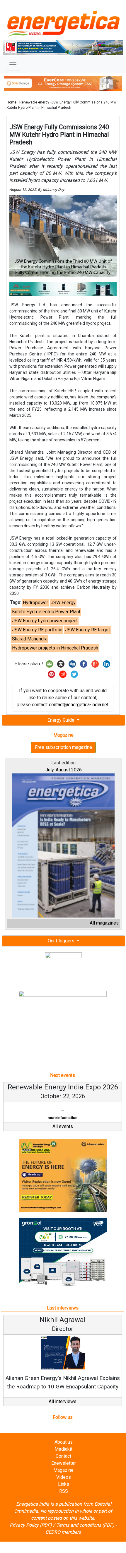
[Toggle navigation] (13, 64)
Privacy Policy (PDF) (31, 1525)
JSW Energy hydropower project (45, 620)
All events (62, 1126)
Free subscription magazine (63, 747)
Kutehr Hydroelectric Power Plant (46, 611)
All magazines (104, 923)
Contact (63, 1456)
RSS (63, 1491)
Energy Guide (61, 720)
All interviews (62, 1401)
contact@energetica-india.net (78, 704)
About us (64, 1442)
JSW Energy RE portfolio (37, 630)
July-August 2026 (63, 770)
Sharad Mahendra (29, 639)
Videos (63, 1477)
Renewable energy (34, 102)
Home (11, 102)
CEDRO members (63, 1532)
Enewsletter (63, 1463)
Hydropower (35, 602)
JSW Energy (63, 602)
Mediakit (63, 1449)
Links (63, 1484)
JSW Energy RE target (87, 630)
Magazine (63, 1470)
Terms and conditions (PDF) (85, 1525)
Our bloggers (62, 941)
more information (62, 1117)
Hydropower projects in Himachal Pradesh (55, 648)
